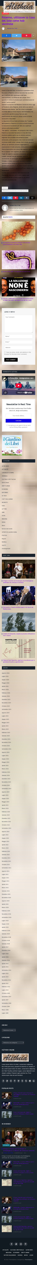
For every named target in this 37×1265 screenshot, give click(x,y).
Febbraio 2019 (6, 930)
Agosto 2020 (5, 901)
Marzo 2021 (5, 887)
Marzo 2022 (5, 848)
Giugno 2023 (5, 798)
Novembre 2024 (6, 742)
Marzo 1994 (5, 1009)
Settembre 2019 (6, 917)
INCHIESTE (5, 502)
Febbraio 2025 (6, 732)
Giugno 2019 (5, 924)
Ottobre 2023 (6, 785)
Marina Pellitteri (12, 28)
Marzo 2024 (5, 768)
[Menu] (3, 7)
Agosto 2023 (5, 792)
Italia (3, 505)
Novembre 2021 (6, 861)
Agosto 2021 (5, 871)
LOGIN (31, 1255)
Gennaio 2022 (6, 854)
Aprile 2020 (5, 904)
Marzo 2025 (5, 729)
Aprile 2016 (5, 957)
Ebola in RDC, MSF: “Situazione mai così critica (16, 271)
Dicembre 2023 (6, 778)
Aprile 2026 (5, 686)
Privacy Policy (17, 427)
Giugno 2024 (5, 759)
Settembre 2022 (6, 828)
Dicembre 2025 (6, 699)
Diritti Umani (5, 482)
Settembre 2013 (6, 970)
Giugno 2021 (5, 877)
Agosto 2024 (5, 752)
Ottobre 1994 (6, 1006)
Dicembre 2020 (6, 894)
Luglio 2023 (5, 795)
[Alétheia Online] (19, 7)
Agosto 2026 (5, 673)
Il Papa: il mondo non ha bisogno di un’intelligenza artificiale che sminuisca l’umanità (18, 581)
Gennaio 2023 (6, 815)
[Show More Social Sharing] (33, 35)
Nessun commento (8, 31)
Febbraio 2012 (6, 986)
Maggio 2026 (5, 683)
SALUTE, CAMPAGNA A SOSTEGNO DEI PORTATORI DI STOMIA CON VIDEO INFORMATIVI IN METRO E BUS (18, 299)
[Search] (34, 7)
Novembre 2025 (6, 702)
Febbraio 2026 (6, 693)
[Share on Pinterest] (26, 35)
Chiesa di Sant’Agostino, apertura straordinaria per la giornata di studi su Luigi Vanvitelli (19, 661)
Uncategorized (6, 548)
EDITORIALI (5, 492)
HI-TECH (4, 495)
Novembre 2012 (6, 980)
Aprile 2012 (5, 983)
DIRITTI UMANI (6, 486)
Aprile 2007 (5, 1000)
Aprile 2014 (5, 967)
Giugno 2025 (5, 719)
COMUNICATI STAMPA (8, 472)
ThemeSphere (28, 1259)
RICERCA (4, 542)
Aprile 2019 (5, 927)
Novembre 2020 (6, 897)
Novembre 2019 (6, 914)
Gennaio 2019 (6, 934)
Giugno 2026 (5, 679)
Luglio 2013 (5, 973)
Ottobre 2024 (6, 745)
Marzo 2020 (5, 907)
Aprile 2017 (5, 947)
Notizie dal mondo (7, 528)
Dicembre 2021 (6, 858)
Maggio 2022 (5, 841)
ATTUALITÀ (5, 469)
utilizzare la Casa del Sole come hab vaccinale (15, 190)
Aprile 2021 (5, 884)
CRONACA (4, 476)
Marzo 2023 (5, 808)
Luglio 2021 (5, 874)
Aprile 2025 (5, 726)
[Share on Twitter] (6, 35)
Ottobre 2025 (6, 706)
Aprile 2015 (5, 963)
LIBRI (3, 512)
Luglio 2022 (5, 834)
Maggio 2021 (5, 881)
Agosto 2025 (5, 712)
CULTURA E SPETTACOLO (9, 479)
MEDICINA (4, 519)
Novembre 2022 (6, 821)
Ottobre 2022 (6, 825)
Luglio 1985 (5, 1013)
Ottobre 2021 (6, 864)
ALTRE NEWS (5, 466)
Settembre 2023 (6, 788)
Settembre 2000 (6, 1003)
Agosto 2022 (5, 831)
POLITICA (4, 535)
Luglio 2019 (5, 920)
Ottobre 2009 (6, 993)
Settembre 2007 (6, 996)
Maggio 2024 (5, 762)
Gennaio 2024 (6, 775)
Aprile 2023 (5, 805)
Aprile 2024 (5, 765)
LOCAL (3, 515)
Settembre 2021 (6, 868)
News (3, 525)
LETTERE (4, 509)
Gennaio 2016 (6, 960)
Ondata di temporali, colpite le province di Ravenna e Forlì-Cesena (19, 634)
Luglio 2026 (5, 676)
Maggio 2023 (5, 801)
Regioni (4, 538)
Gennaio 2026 (6, 696)
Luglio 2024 (5, 755)
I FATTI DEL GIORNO (7, 499)
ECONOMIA (5, 489)
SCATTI (4, 545)
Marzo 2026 (5, 689)
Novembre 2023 (6, 782)
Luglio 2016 (5, 953)
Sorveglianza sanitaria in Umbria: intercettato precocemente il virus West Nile (16, 243)
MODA (3, 522)
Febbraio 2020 (6, 910)
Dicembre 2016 (6, 950)
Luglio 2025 (5, 716)
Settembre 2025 (6, 709)
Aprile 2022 (5, 844)
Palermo (5, 188)
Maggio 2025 (5, 722)
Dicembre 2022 (6, 818)
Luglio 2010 (5, 990)
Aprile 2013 (5, 976)
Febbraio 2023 (6, 811)
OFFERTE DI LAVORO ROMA (9, 532)
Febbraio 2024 (6, 772)
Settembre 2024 (6, 749)
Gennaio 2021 (6, 891)
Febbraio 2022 (6, 851)
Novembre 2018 (6, 937)
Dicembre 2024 (6, 739)
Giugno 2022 (5, 838)
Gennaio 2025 (6, 735)
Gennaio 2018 (6, 943)
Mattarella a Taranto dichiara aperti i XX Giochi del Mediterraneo (18, 608)
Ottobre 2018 (6, 940)
